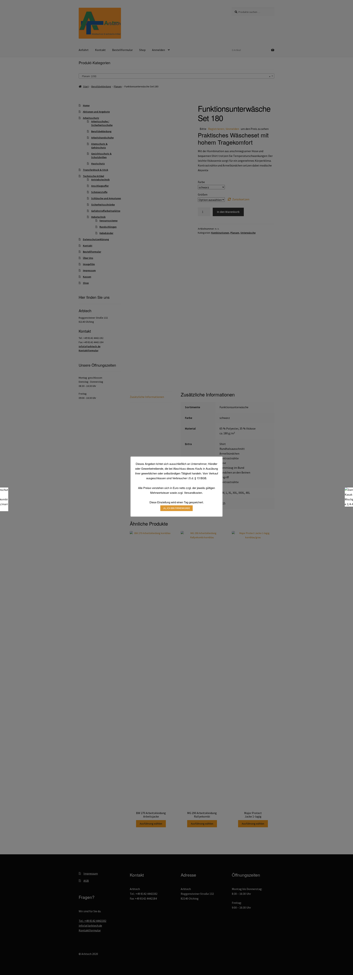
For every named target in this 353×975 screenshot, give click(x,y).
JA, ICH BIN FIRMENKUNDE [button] (176, 508)
